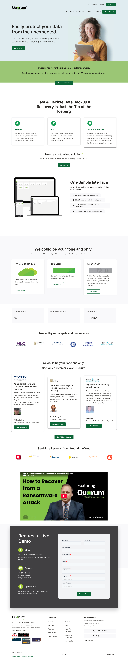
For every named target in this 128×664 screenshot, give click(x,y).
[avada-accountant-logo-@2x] (19, 6)
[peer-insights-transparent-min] (34, 455)
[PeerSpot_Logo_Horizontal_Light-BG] (73, 455)
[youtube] (62, 654)
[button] (88, 4)
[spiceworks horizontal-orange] (93, 455)
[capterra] (54, 455)
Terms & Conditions (27, 656)
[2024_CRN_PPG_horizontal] (20, 633)
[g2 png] (109, 455)
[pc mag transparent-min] (18, 455)
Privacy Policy (16, 656)
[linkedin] (65, 654)
